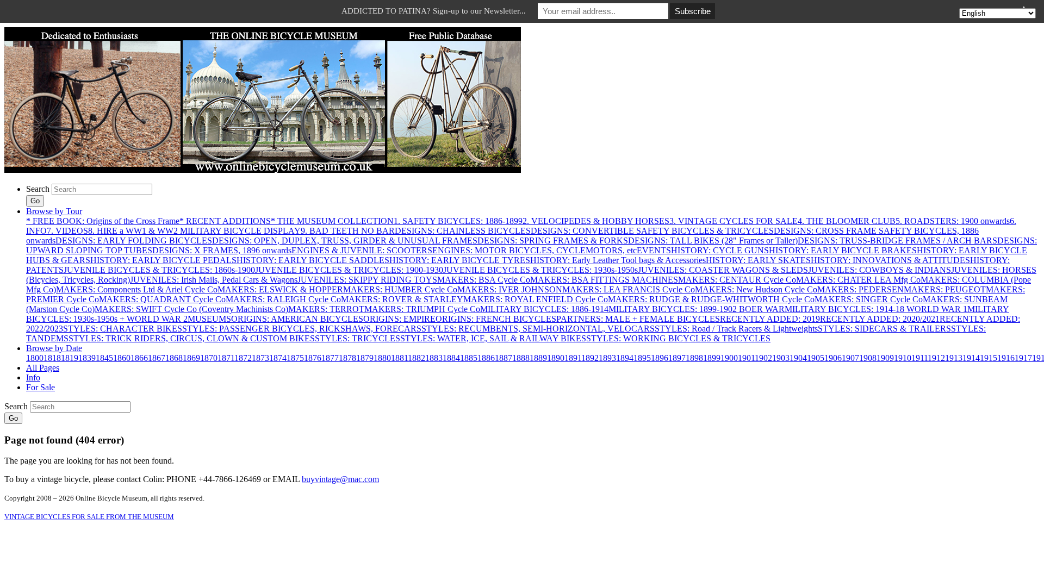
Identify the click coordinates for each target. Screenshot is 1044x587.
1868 (174, 358)
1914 (971, 358)
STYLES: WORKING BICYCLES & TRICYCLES (678, 338)
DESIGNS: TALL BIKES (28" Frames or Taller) (713, 240)
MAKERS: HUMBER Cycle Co (400, 289)
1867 (156, 358)
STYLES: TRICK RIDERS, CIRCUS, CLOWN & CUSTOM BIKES (192, 338)
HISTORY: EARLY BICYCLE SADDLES (313, 260)
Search (37, 188)
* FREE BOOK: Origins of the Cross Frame (102, 221)
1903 (781, 358)
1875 (295, 358)
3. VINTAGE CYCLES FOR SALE (733, 221)
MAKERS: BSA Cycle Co (483, 279)
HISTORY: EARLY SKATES (758, 260)
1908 (868, 358)
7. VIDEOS (67, 230)
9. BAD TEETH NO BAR (348, 230)
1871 (225, 358)
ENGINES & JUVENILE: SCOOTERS (361, 250)
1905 (815, 358)
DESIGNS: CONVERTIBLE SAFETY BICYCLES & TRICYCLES (652, 230)
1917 (1023, 358)
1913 (953, 358)
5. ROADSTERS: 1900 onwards (953, 221)
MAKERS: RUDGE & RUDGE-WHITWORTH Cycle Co (711, 299)
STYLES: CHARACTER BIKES (122, 328)
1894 (624, 358)
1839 (87, 358)
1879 (365, 358)
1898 (694, 358)
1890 (555, 358)
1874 (278, 358)
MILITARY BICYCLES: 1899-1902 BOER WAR (696, 309)
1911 (919, 358)
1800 (35, 358)
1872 (243, 358)
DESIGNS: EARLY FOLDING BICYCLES (133, 240)
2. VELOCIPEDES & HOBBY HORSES (596, 221)
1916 (1006, 358)
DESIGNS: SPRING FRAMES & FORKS (552, 240)
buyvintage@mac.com (340, 479)
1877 (330, 358)
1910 (902, 358)
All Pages (42, 367)
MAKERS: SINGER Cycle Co (869, 299)
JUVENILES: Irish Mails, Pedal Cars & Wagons (213, 279)
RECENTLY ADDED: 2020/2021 (880, 318)
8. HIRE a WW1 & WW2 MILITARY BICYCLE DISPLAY (194, 230)
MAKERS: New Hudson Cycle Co (756, 289)
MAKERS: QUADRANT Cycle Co (162, 299)
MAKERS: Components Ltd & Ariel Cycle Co (136, 289)
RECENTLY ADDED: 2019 (770, 318)
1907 (850, 358)
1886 (486, 358)
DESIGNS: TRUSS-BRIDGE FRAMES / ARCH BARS (897, 240)
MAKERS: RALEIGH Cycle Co (283, 299)
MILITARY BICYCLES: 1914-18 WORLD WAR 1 (876, 309)
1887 (503, 358)
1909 (885, 358)
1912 (936, 358)
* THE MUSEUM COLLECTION (332, 221)
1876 (312, 358)
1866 (139, 358)
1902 (763, 358)
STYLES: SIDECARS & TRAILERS (884, 328)
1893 (607, 358)
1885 (468, 358)
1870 (208, 358)
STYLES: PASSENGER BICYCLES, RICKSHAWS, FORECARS (301, 328)
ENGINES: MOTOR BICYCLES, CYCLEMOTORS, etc (534, 250)
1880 (382, 358)
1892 (590, 358)
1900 (729, 358)
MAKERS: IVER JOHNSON (509, 289)
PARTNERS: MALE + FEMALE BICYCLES (638, 318)
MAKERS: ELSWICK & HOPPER (280, 289)
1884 (451, 358)
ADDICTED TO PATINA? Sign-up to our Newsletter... (433, 11)
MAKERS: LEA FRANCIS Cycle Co (628, 289)
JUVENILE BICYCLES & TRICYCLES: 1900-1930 (349, 269)
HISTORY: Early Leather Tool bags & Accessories (618, 260)
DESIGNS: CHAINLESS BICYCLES (463, 230)
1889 (538, 358)
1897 (677, 358)
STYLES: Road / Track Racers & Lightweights (736, 328)
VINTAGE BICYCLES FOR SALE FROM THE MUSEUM (89, 517)
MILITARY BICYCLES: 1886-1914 (544, 309)
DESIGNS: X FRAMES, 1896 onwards (221, 250)
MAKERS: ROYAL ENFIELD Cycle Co (535, 299)
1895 (642, 358)
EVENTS (654, 250)
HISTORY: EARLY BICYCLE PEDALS (163, 260)
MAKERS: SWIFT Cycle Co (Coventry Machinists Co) (191, 309)
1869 (191, 358)
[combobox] (102, 189)
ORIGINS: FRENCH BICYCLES (496, 318)
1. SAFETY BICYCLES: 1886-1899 (458, 221)
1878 (347, 358)
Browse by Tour (54, 211)
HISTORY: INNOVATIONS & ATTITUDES (890, 260)
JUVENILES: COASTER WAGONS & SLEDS (723, 269)
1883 (434, 358)
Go (35, 201)
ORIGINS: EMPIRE (399, 318)
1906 (833, 358)
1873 (260, 358)
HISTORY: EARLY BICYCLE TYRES (459, 260)
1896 (659, 358)
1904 (798, 358)
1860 (121, 358)
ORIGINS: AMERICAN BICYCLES (297, 318)
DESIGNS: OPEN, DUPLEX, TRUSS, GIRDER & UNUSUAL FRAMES (344, 240)
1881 (399, 358)
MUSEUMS (209, 318)
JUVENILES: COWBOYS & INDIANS (879, 269)
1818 (52, 358)
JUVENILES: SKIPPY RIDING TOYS (367, 279)
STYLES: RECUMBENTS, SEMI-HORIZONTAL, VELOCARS (538, 328)
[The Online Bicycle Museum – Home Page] (262, 169)
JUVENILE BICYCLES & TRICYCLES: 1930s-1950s (540, 269)
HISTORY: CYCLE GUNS (720, 250)
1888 (521, 358)
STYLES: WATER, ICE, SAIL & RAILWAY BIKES (493, 338)
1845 (104, 358)
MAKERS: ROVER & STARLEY (402, 299)
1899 (711, 358)
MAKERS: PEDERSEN (860, 289)
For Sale (40, 387)
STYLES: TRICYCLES (357, 338)
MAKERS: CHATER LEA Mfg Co (858, 279)
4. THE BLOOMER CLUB (847, 221)
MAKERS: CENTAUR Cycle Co (737, 279)
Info (33, 377)
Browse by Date (54, 348)
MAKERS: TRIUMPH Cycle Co (422, 309)
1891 (572, 358)
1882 (416, 358)
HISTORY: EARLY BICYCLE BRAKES (843, 250)
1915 (988, 358)
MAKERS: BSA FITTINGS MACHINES (604, 279)
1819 (69, 358)
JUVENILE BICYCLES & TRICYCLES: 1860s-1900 (159, 269)
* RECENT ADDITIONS (225, 221)
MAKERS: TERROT (326, 309)
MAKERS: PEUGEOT (945, 289)
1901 (746, 358)
